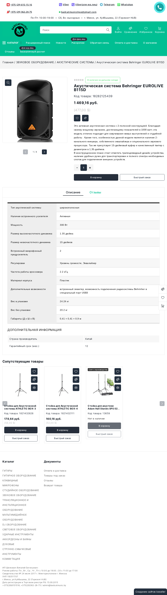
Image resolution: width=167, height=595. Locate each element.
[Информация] (34, 387)
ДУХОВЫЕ (8, 544)
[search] (108, 29)
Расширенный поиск (38, 42)
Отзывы (10, 51)
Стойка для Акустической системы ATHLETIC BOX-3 (20, 407)
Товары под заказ (55, 475)
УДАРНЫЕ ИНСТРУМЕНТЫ (18, 534)
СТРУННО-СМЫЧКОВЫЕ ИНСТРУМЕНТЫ (16, 551)
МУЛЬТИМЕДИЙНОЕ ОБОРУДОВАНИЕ (14, 517)
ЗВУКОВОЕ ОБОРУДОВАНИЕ (35, 62)
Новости (61, 42)
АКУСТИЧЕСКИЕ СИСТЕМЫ (75, 62)
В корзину (96, 177)
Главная (8, 62)
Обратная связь (100, 42)
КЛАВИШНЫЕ (10, 480)
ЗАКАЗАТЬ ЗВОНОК (160, 7)
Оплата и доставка (126, 42)
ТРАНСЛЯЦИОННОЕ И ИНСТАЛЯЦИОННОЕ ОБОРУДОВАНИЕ (15, 505)
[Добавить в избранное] (77, 118)
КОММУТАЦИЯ (11, 558)
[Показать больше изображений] (8, 82)
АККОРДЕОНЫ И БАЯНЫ (17, 539)
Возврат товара (53, 485)
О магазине (150, 42)
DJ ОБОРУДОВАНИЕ (14, 524)
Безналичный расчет (33, 50)
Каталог (13, 42)
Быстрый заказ (142, 177)
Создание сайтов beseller (150, 591)
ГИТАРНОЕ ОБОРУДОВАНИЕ (19, 475)
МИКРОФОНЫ (11, 485)
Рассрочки (78, 41)
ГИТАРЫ (7, 470)
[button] (44, 151)
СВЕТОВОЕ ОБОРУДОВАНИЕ (19, 529)
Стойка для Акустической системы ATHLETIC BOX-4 (62, 407)
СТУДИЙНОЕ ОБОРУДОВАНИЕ (21, 490)
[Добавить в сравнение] (85, 118)
